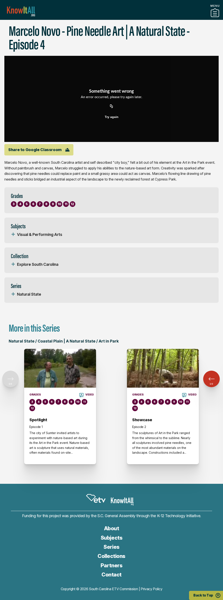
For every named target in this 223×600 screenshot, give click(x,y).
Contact (111, 574)
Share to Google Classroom (35, 149)
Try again (111, 117)
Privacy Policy (151, 589)
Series (111, 547)
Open (13, 235)
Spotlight (38, 420)
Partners (111, 18)
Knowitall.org (21, 11)
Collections (111, 556)
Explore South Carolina (37, 264)
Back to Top (203, 595)
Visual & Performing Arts (39, 234)
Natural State (29, 294)
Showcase (142, 420)
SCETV (96, 498)
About (111, 528)
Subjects (111, 538)
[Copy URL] (111, 106)
